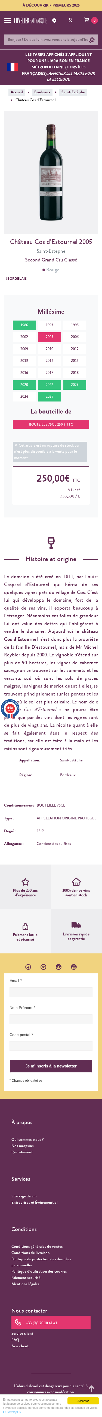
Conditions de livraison (30, 1253)
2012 (75, 349)
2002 (24, 337)
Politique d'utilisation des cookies (39, 1271)
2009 (24, 349)
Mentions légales (25, 1284)
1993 (49, 325)
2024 (24, 396)
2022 (49, 385)
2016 (24, 373)
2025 (49, 396)
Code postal (20, 1034)
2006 (75, 337)
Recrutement (22, 1152)
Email (14, 980)
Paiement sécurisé (26, 1278)
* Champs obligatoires (26, 1081)
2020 (24, 385)
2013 (24, 361)
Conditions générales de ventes (37, 1246)
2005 (49, 337)
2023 (75, 385)
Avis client (20, 1346)
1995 (75, 325)
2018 (75, 373)
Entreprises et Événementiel (34, 1202)
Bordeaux (42, 92)
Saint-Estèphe (73, 92)
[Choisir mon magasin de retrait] (54, 21)
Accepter (83, 1401)
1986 (24, 325)
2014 (49, 361)
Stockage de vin (24, 1196)
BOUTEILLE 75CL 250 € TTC (51, 425)
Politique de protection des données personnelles (41, 1262)
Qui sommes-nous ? (27, 1139)
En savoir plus (12, 1412)
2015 (75, 361)
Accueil (17, 92)
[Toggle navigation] (7, 20)
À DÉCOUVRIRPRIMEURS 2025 (51, 5)
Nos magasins (22, 1146)
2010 (49, 349)
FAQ (15, 1340)
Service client (22, 1333)
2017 (49, 373)
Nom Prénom (21, 1007)
